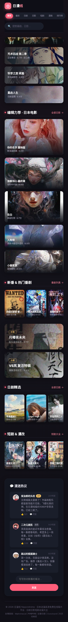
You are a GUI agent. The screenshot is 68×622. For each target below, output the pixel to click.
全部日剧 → (57, 387)
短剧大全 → (57, 434)
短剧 (42, 15)
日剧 (26, 15)
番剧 (17, 15)
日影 (34, 15)
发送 (34, 587)
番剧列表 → (57, 282)
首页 (9, 15)
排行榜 (60, 15)
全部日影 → (57, 112)
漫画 (50, 15)
